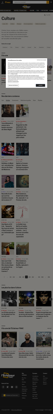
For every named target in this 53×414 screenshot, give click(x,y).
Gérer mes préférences (13, 85)
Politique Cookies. (14, 73)
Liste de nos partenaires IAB (13, 81)
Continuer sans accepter (41, 59)
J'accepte (40, 85)
